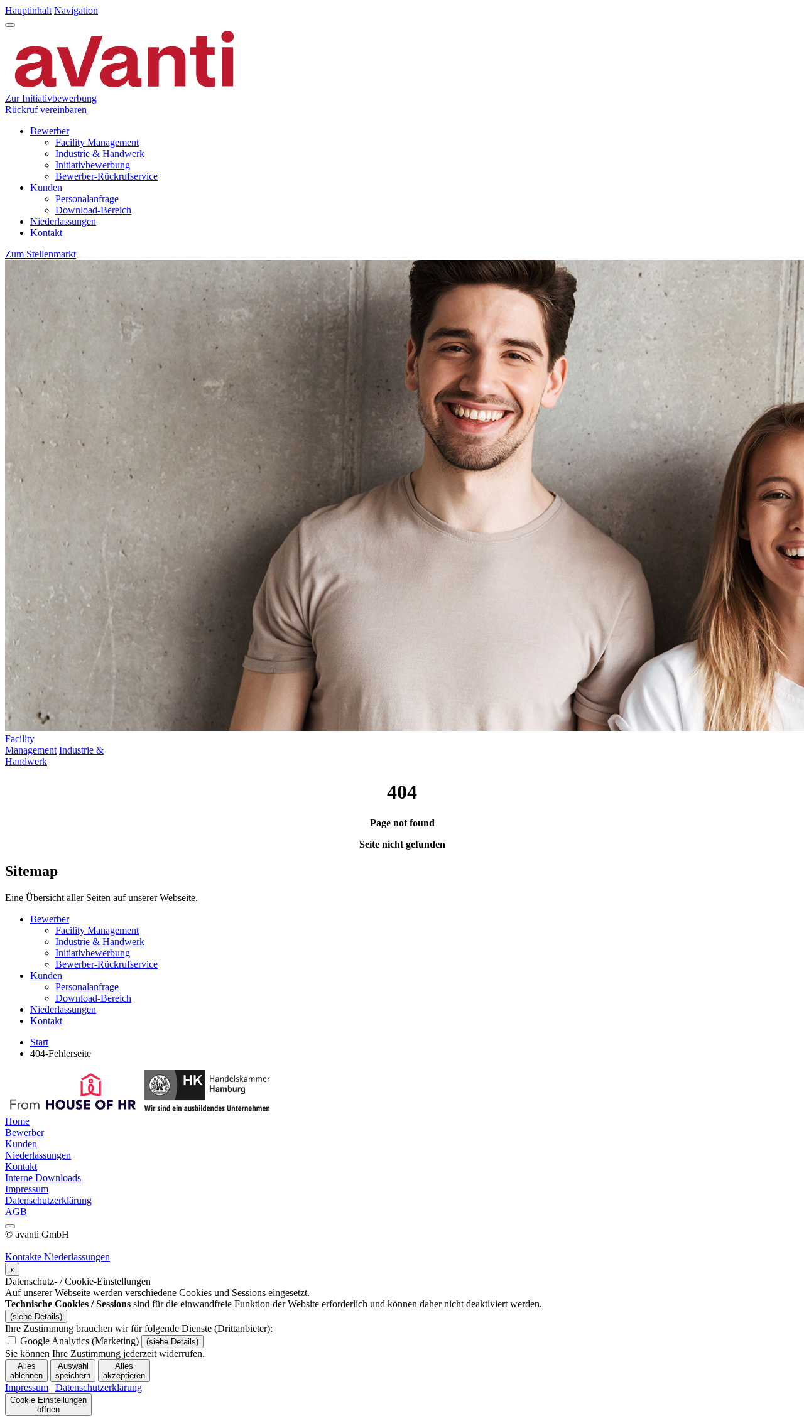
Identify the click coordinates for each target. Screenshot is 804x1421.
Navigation (76, 10)
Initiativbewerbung (92, 164)
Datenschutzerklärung (48, 1200)
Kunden (46, 187)
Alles (26, 1370)
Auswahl (72, 1370)
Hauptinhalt (28, 10)
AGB (16, 1211)
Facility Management (97, 142)
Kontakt (46, 232)
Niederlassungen (63, 221)
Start (39, 1042)
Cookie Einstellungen (48, 1404)
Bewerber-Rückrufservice (106, 176)
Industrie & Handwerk (99, 153)
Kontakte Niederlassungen (57, 1256)
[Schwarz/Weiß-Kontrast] (10, 1226)
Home (17, 1121)
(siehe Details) (36, 1316)
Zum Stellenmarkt (40, 254)
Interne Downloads (43, 1177)
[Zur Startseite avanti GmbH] (124, 87)
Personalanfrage (87, 198)
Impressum (26, 1189)
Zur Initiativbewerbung (51, 98)
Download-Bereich (93, 210)
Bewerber (49, 131)
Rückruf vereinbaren (46, 109)
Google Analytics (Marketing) (79, 1341)
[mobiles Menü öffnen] (10, 25)
